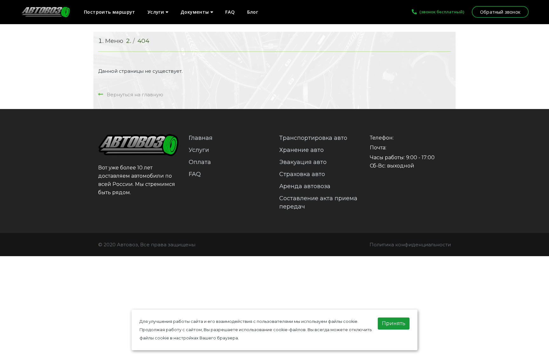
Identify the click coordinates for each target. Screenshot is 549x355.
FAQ (230, 12)
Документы (195, 12)
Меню (114, 40)
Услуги (156, 12)
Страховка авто (302, 174)
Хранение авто (301, 150)
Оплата (200, 162)
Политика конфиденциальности (410, 245)
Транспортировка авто (313, 137)
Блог (252, 12)
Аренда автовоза (304, 186)
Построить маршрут (109, 12)
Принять (393, 323)
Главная (201, 137)
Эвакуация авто (303, 162)
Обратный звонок (500, 12)
